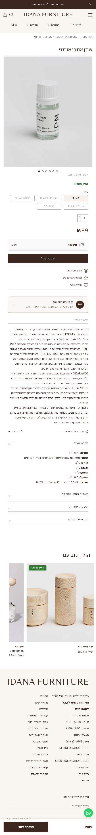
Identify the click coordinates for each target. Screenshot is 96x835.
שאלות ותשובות (38, 722)
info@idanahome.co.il (74, 748)
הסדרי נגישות (39, 774)
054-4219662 (73, 742)
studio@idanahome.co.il (72, 761)
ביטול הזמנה (40, 754)
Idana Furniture (48, 15)
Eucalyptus (76, 206)
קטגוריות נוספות (37, 716)
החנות (44, 696)
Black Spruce (49, 198)
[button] (39, 171)
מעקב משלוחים (38, 735)
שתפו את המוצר (74, 431)
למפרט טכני (15, 431)
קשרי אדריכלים (38, 767)
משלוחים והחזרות (37, 761)
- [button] (79, 220)
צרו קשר (43, 748)
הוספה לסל (48, 258)
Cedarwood (22, 198)
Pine (76, 198)
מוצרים (77, 25)
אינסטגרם (83, 767)
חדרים (34, 25)
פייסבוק (84, 774)
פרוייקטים (41, 703)
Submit (10, 806)
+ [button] (79, 216)
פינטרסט (83, 780)
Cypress (49, 206)
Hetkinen (86, 37)
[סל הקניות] (5, 15)
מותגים (55, 25)
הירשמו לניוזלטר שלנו (75, 797)
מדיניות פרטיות (38, 728)
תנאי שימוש (40, 742)
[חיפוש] (11, 15)
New (14, 25)
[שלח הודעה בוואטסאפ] (88, 812)
